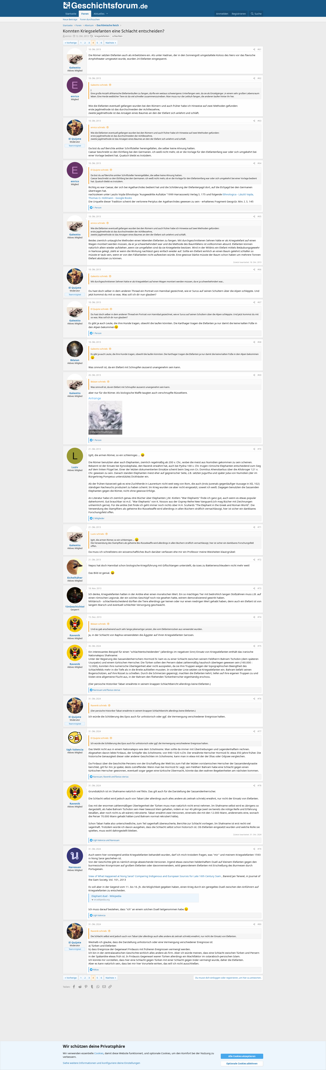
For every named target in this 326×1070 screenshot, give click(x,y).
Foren (85, 13)
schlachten (117, 36)
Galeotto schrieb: (99, 84)
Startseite (70, 13)
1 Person (97, 207)
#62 (259, 78)
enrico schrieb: (98, 127)
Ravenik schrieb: (99, 705)
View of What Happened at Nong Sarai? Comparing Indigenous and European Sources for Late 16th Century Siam (155, 876)
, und (111, 776)
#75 (259, 646)
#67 (259, 302)
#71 (259, 527)
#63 (259, 120)
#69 (259, 375)
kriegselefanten (102, 36)
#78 (259, 785)
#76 (259, 698)
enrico (68, 36)
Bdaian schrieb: (98, 381)
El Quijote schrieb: (100, 169)
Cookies (98, 1053)
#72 (259, 559)
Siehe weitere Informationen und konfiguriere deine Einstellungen (101, 1063)
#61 (259, 49)
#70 (259, 449)
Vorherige (72, 42)
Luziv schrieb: (97, 533)
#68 (259, 342)
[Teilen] (254, 50)
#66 (259, 269)
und (106, 690)
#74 (259, 617)
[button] (107, 14)
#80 (259, 924)
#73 (259, 588)
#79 (259, 849)
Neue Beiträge (70, 19)
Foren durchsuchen (90, 19)
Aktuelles (99, 13)
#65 (259, 216)
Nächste (110, 42)
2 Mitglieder (98, 518)
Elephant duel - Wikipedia (106, 896)
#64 (259, 163)
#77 (259, 731)
